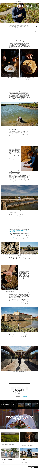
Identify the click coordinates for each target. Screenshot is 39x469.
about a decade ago (18, 99)
